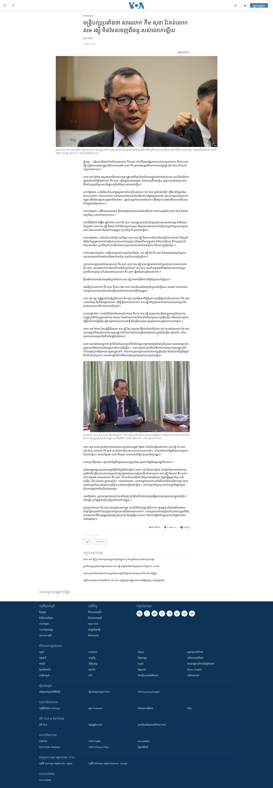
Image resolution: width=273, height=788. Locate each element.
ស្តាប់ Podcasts (95, 708)
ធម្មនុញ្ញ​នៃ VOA (95, 724)
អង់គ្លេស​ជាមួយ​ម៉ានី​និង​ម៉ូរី (49, 692)
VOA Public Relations (49, 747)
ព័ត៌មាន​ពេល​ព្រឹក (95, 612)
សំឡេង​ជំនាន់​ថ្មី (94, 629)
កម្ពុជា (41, 652)
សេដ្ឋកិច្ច (91, 658)
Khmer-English (194, 669)
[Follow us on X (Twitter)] (147, 614)
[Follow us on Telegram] (170, 614)
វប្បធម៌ (140, 663)
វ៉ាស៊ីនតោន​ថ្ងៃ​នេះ (46, 618)
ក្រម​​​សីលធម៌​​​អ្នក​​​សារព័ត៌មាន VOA (152, 724)
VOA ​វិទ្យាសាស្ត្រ (46, 629)
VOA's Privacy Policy (98, 747)
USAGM (43, 741)
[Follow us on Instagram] (162, 614)
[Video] (245, 5)
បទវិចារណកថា (193, 675)
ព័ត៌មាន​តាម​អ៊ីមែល (145, 708)
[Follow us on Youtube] (155, 614)
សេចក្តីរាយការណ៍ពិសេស (148, 675)
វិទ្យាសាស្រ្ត (142, 658)
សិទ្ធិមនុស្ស (92, 663)
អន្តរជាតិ (42, 658)
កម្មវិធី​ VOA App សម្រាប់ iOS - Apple (55, 763)
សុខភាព (91, 669)
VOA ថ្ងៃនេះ (44, 624)
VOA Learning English (149, 692)
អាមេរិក (42, 663)
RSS (189, 708)
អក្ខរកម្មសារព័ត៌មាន (195, 652)
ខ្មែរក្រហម (142, 669)
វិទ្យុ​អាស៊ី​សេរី (143, 747)
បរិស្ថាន (141, 652)
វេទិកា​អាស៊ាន (93, 635)
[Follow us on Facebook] (139, 614)
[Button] (184, 52)
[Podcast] (184, 614)
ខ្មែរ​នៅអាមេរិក (45, 669)
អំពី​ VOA (43, 724)
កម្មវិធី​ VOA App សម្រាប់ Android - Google (107, 763)
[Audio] (236, 5)
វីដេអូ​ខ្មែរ (42, 612)
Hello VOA (93, 624)
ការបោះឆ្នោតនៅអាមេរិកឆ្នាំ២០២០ (201, 663)
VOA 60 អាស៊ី (45, 635)
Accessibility (144, 741)
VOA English (94, 741)
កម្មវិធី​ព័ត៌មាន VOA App (49, 708)
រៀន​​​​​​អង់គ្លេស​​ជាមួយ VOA (98, 692)
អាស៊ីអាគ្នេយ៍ (44, 675)
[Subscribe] (192, 614)
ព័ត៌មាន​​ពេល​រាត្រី (95, 618)
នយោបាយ (88, 15)
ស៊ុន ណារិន (88, 38)
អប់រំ (90, 675)
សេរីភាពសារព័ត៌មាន (195, 658)
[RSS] (177, 614)
